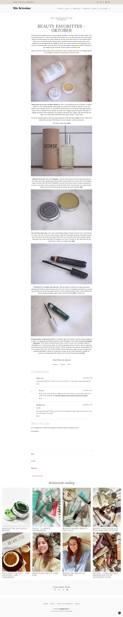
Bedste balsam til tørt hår (45, 574)
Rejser (95, 8)
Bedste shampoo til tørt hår (74, 574)
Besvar (38, 384)
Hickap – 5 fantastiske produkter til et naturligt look (105, 575)
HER (68, 123)
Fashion (60, 8)
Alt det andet (104, 8)
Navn (33, 454)
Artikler (77, 604)
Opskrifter (86, 8)
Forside (45, 604)
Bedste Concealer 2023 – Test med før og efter (106, 529)
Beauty (68, 8)
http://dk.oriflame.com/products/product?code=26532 (71, 395)
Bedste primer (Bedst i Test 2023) (75, 529)
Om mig (15, 2)
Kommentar (35, 431)
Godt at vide (68, 18)
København (76, 8)
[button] (55, 364)
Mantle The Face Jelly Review (14, 529)
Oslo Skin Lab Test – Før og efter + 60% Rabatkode (15, 575)
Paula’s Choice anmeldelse (41, 529)
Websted (34, 468)
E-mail (33, 461)
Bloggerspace (64, 609)
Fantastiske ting (60, 18)
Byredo (55, 179)
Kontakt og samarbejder (26, 2)
